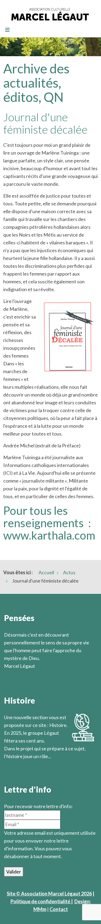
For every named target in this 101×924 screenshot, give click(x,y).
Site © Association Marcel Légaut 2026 (49, 894)
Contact (59, 909)
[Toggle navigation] (7, 30)
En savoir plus (19, 764)
